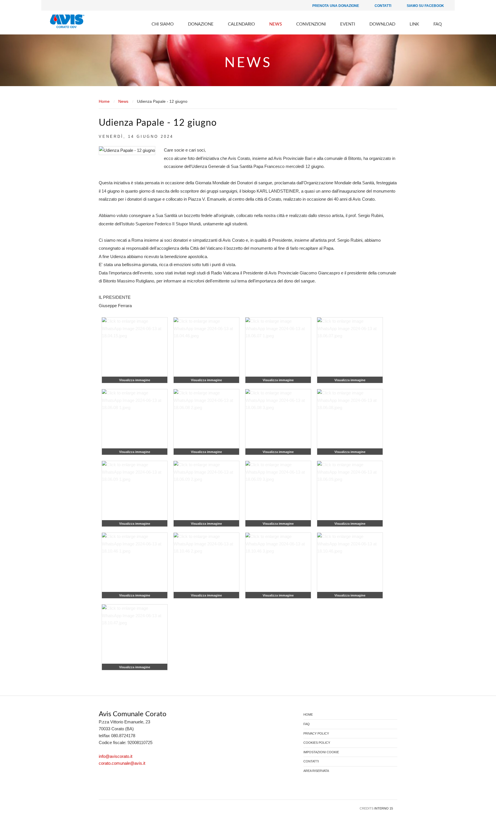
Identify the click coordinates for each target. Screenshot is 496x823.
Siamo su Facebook (425, 6)
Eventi (347, 24)
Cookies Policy (316, 742)
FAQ (437, 24)
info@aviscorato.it (115, 756)
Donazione (201, 24)
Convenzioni (311, 24)
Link (414, 24)
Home (104, 101)
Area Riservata (316, 770)
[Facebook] (103, 787)
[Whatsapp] (121, 787)
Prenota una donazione (335, 6)
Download (382, 24)
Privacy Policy (316, 733)
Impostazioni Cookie (321, 752)
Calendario (241, 24)
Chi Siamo (163, 24)
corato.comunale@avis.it (122, 763)
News (275, 24)
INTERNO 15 (383, 808)
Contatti (382, 6)
